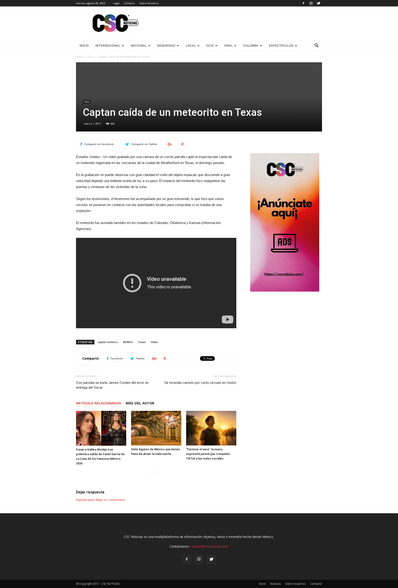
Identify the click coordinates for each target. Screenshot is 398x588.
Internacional (107, 45)
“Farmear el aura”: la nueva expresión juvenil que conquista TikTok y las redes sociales (208, 454)
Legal (116, 3)
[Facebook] (303, 3)
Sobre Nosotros (148, 3)
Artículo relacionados (98, 403)
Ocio (210, 45)
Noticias (275, 584)
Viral (228, 45)
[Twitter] (318, 3)
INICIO (84, 45)
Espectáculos (281, 45)
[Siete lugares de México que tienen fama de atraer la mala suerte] (156, 428)
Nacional (139, 45)
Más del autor (140, 403)
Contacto (129, 3)
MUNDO (128, 342)
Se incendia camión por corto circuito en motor (200, 383)
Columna (250, 45)
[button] (316, 45)
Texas (142, 342)
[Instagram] (310, 3)
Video (154, 342)
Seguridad (166, 45)
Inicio (79, 57)
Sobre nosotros (295, 584)
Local (191, 45)
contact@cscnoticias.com (209, 546)
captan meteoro (107, 342)
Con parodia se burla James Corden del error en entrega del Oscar (112, 385)
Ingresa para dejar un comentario (100, 499)
